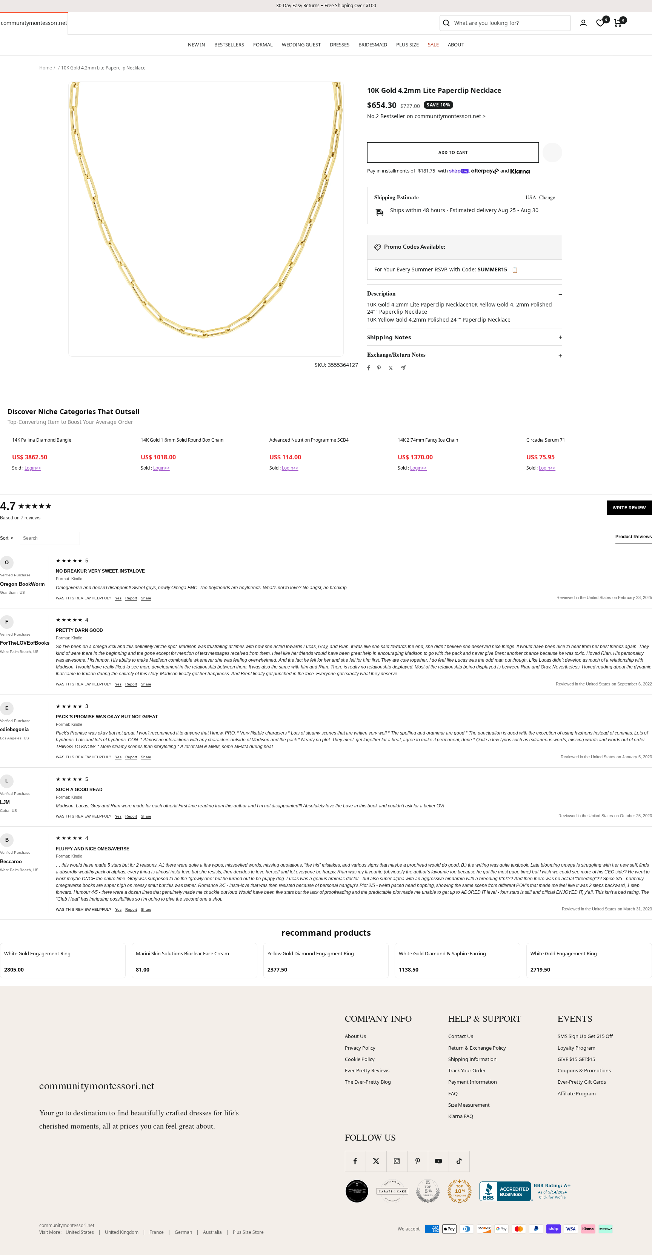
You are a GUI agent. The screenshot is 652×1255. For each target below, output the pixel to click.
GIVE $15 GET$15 (576, 1059)
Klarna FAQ (460, 1116)
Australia (212, 1232)
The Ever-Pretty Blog (368, 1081)
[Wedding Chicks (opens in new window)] (357, 1191)
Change (547, 197)
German (183, 1232)
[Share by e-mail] (403, 367)
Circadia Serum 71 (545, 440)
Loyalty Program (576, 1047)
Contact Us (460, 1036)
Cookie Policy (360, 1059)
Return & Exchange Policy (477, 1047)
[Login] (583, 23)
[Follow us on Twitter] (376, 1161)
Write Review (629, 507)
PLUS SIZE (407, 44)
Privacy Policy (360, 1047)
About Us (355, 1036)
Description (381, 293)
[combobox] (510, 23)
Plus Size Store (248, 1232)
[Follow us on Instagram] (396, 1161)
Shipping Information (472, 1059)
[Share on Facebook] (368, 368)
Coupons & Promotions (584, 1070)
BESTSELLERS (229, 44)
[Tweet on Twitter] (391, 368)
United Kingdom (121, 1232)
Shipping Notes (389, 337)
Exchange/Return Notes (396, 355)
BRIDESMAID (372, 44)
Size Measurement (469, 1104)
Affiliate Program (577, 1093)
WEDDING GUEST (301, 44)
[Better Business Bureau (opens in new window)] (526, 1191)
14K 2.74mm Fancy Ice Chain (428, 440)
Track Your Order (467, 1070)
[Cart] (618, 23)
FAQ (453, 1093)
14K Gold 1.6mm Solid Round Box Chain (182, 440)
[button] (552, 152)
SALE (433, 44)
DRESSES (339, 44)
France (156, 1232)
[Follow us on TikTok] (459, 1161)
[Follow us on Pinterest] (417, 1161)
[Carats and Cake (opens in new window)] (392, 1191)
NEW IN (196, 44)
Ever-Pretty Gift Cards (582, 1081)
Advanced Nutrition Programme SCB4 (309, 440)
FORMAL (263, 44)
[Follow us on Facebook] (355, 1161)
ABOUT (456, 44)
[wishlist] (600, 23)
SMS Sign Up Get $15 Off (585, 1036)
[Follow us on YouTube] (438, 1161)
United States (80, 1232)
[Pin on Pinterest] (379, 368)
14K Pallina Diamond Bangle (41, 440)
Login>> (33, 468)
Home (45, 68)
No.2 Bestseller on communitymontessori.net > (426, 116)
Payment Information (472, 1081)
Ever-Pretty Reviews (367, 1070)
